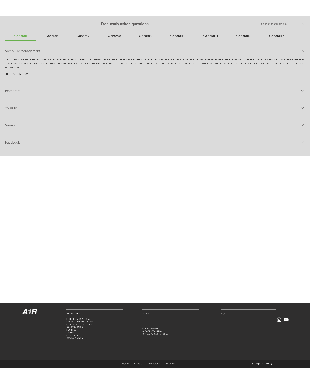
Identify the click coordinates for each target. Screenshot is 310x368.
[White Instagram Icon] (279, 320)
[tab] (20, 36)
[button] (169, 364)
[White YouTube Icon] (286, 320)
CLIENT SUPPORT (150, 328)
